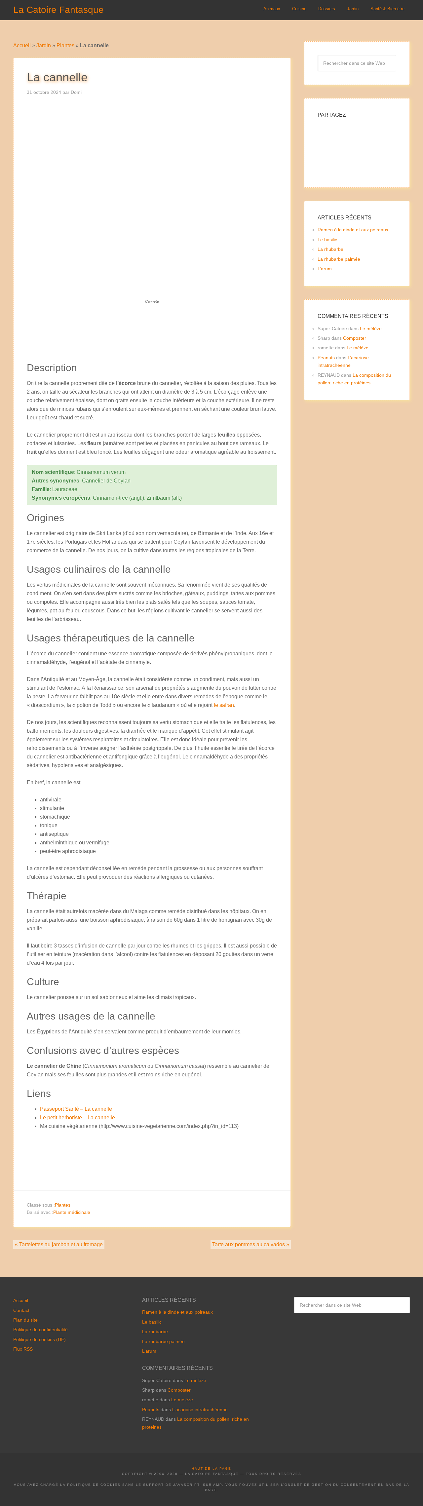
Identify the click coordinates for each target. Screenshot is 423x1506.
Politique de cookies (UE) (39, 1339)
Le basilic (327, 239)
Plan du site (25, 1320)
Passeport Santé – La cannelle (76, 1109)
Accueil (22, 45)
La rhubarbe (330, 249)
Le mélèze (371, 328)
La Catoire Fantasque (58, 10)
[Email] (159, 357)
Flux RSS (23, 1349)
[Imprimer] (173, 357)
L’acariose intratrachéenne (200, 1409)
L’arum (325, 268)
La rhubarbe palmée (339, 259)
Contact (21, 1310)
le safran (224, 705)
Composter (354, 338)
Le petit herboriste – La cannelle (77, 1117)
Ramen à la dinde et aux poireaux (353, 229)
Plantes (65, 45)
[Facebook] (131, 357)
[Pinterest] (145, 357)
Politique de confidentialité (40, 1329)
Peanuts (326, 357)
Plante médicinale (71, 1212)
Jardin (43, 45)
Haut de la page (211, 1468)
